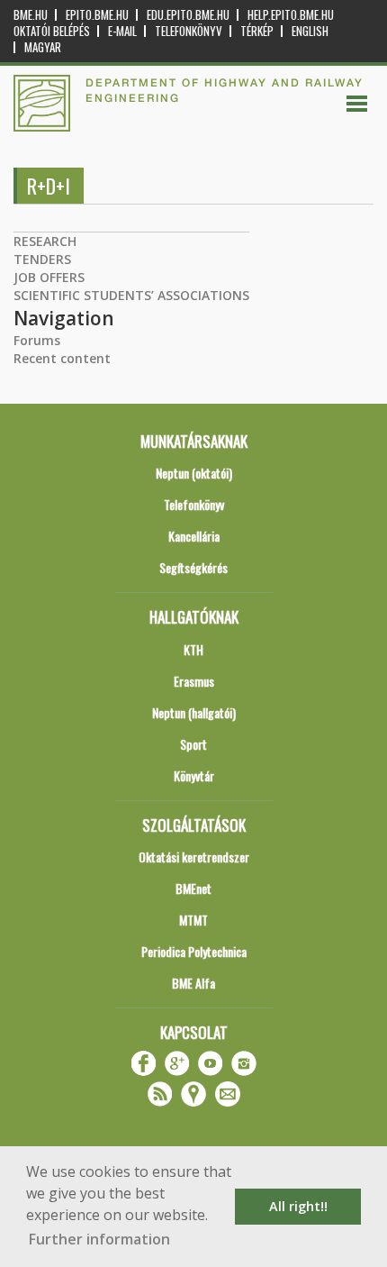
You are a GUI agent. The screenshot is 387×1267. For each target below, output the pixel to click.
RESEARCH (45, 241)
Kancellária (194, 535)
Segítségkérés (193, 567)
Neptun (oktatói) (194, 472)
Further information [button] (99, 1239)
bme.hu (31, 15)
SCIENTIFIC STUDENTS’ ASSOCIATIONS (131, 295)
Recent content (62, 358)
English (310, 31)
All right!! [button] (298, 1206)
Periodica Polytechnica (194, 951)
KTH (193, 649)
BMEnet (194, 888)
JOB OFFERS (49, 277)
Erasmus (194, 680)
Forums (37, 340)
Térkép (257, 31)
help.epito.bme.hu (291, 15)
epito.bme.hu (97, 15)
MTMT (193, 919)
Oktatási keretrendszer (194, 856)
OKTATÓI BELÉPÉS (52, 31)
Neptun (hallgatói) (194, 712)
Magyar (42, 47)
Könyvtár (194, 775)
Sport (193, 743)
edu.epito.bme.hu (188, 15)
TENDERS (42, 259)
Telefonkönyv (188, 31)
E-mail (122, 31)
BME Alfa (193, 982)
